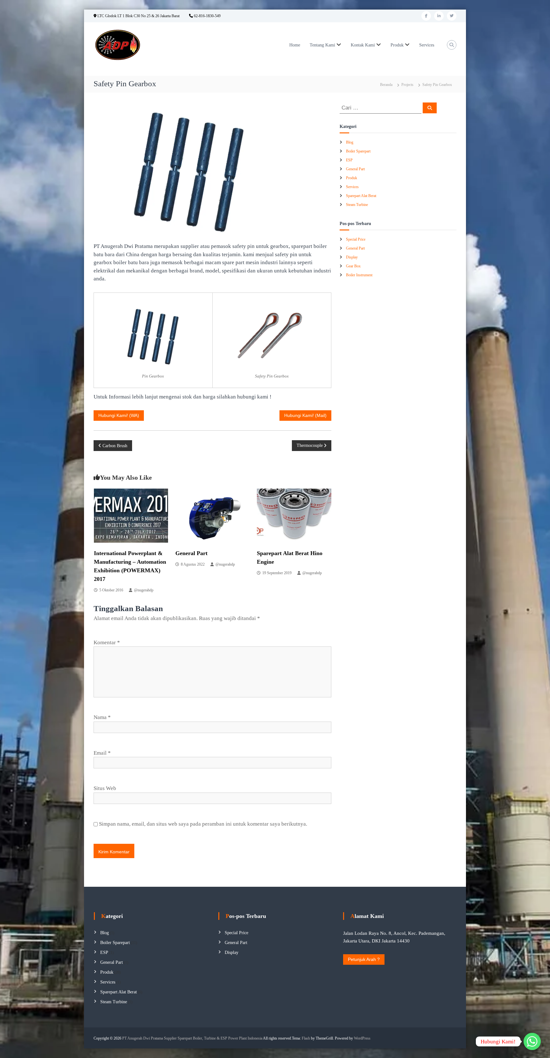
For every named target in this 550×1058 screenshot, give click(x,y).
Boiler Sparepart (358, 151)
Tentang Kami (322, 45)
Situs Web (105, 788)
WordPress (362, 1038)
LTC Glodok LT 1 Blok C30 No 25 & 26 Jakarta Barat (138, 16)
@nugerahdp (143, 590)
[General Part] (212, 515)
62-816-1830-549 (207, 16)
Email (102, 753)
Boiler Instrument (359, 275)
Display (352, 257)
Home (294, 45)
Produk (397, 45)
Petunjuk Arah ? (364, 959)
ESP (349, 160)
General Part (191, 553)
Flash (306, 1038)
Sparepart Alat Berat (361, 196)
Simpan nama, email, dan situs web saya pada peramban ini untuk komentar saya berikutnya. (203, 824)
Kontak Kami (363, 45)
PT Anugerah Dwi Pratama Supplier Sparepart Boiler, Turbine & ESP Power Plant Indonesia (192, 1038)
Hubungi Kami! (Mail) (305, 415)
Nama (102, 717)
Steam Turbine (357, 204)
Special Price (355, 239)
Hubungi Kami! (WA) (118, 415)
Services (426, 45)
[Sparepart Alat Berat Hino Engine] (294, 515)
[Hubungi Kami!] (532, 1041)
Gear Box (353, 266)
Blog (349, 142)
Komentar (107, 642)
